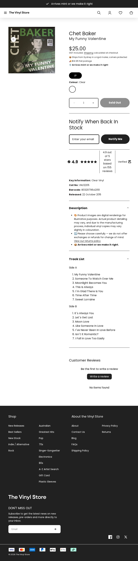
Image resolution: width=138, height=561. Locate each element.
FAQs (74, 444)
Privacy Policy (110, 425)
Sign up (55, 529)
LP (75, 75)
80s (41, 463)
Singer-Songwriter (49, 450)
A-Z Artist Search (49, 469)
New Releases (16, 425)
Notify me (115, 139)
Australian (44, 425)
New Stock (14, 438)
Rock (11, 450)
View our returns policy (87, 241)
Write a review (99, 376)
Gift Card (44, 475)
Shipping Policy (80, 450)
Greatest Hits (46, 432)
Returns (106, 432)
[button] (5, 13)
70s (41, 444)
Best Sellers (15, 432)
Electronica (45, 456)
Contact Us (78, 432)
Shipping (88, 52)
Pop (41, 438)
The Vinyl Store (23, 554)
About (75, 425)
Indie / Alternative (18, 444)
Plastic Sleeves (47, 481)
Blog (74, 438)
